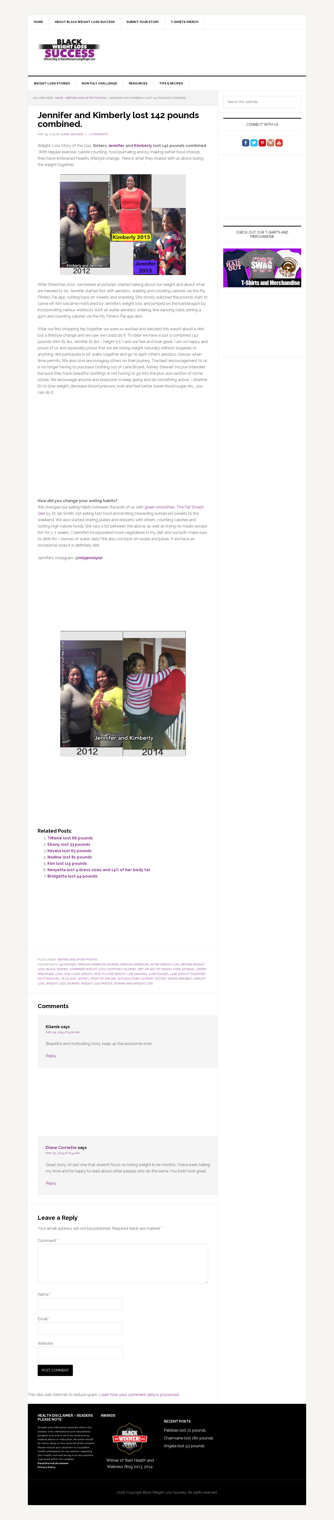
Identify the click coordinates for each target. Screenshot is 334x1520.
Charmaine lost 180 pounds (188, 1438)
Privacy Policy (47, 1467)
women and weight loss (133, 983)
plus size (69, 978)
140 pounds (67, 964)
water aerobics (180, 978)
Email (44, 1319)
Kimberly (143, 145)
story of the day (103, 978)
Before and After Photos (77, 959)
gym (59, 974)
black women (57, 969)
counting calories (121, 969)
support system (153, 978)
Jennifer (116, 145)
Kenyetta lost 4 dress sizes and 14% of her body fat (98, 870)
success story (128, 978)
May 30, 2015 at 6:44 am (62, 1153)
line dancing (137, 974)
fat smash (164, 969)
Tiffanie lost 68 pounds (70, 838)
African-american (134, 964)
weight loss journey (62, 983)
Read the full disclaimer (53, 1463)
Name (44, 1294)
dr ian (150, 969)
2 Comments (98, 134)
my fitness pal (49, 978)
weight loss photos (96, 983)
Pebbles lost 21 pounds (185, 1430)
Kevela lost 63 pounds (69, 850)
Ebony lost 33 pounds (68, 844)
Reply (51, 1056)
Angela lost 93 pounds (184, 1446)
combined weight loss (87, 969)
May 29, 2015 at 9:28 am (62, 1032)
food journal (184, 969)
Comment (48, 1240)
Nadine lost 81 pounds (69, 857)
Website (45, 1343)
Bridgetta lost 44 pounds (72, 876)
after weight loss (165, 964)
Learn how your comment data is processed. (139, 1394)
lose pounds (158, 974)
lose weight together (187, 974)
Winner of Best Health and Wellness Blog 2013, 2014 (130, 1463)
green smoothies (160, 507)
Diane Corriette (61, 1147)
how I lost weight (78, 974)
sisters (83, 978)
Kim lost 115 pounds (67, 863)
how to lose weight (110, 974)
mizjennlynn (90, 558)
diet (141, 969)
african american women (98, 964)
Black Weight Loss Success (69, 50)
